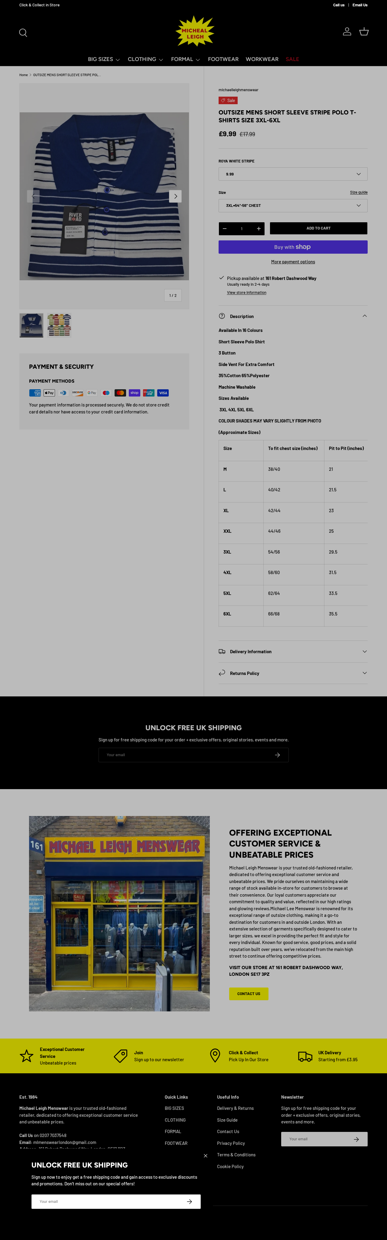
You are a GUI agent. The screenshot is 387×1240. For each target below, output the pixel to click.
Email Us (360, 4)
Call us (339, 4)
